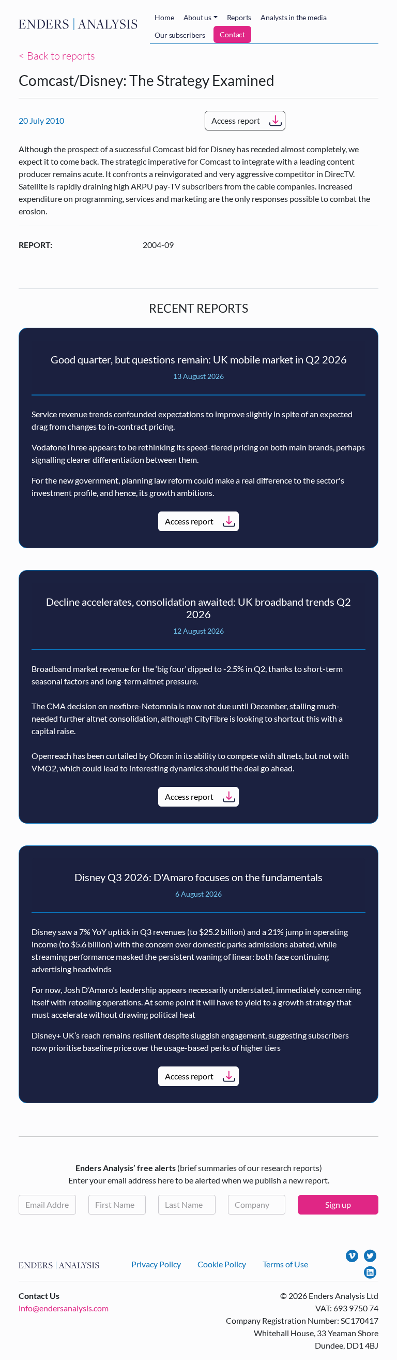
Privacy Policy (156, 1264)
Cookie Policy (221, 1264)
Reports (239, 17)
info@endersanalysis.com (64, 1308)
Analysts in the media (294, 17)
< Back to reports (57, 55)
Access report (235, 120)
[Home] (80, 24)
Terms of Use (285, 1264)
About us (197, 17)
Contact (232, 34)
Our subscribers (180, 35)
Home (164, 17)
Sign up (338, 1204)
